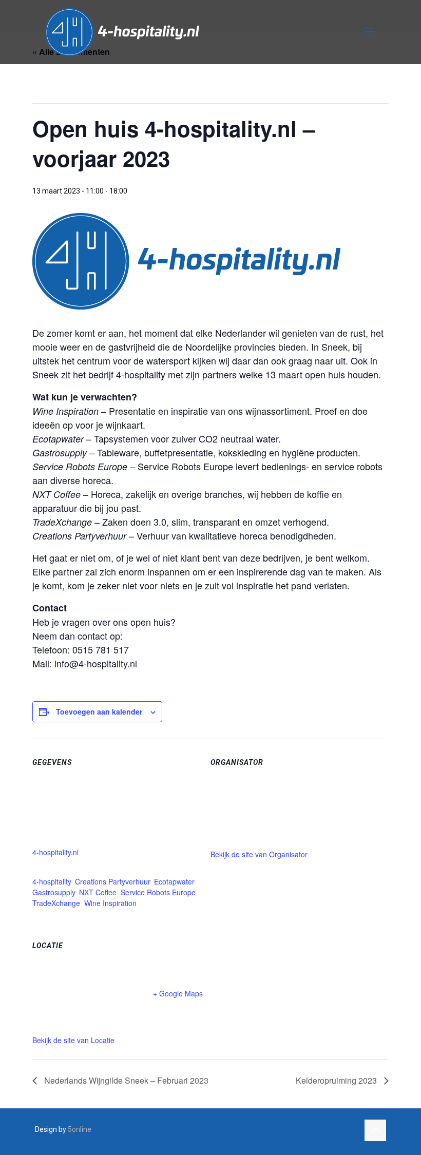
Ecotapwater (174, 881)
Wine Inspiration (110, 903)
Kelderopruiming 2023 (337, 1080)
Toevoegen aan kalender (99, 711)
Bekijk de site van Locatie (73, 1040)
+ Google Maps (178, 993)
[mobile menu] (369, 32)
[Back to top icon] (375, 1130)
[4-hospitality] (122, 32)
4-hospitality (51, 881)
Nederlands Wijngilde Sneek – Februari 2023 (125, 1080)
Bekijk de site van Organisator (259, 854)
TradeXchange (56, 903)
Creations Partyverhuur (112, 881)
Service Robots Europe (158, 892)
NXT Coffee (98, 892)
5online (79, 1129)
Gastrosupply (53, 892)
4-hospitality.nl (55, 852)
